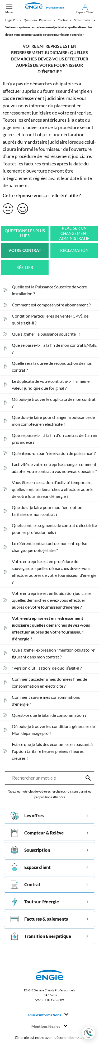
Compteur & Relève (44, 833)
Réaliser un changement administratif (74, 233)
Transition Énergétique (47, 936)
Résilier (24, 267)
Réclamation (74, 250)
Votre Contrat (24, 250)
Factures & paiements (46, 919)
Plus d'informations (45, 1015)
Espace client (37, 867)
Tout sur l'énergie (41, 901)
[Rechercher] (88, 778)
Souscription (37, 850)
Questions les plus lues (25, 233)
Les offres (34, 815)
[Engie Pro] (44, 9)
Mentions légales (46, 1026)
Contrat (32, 884)
